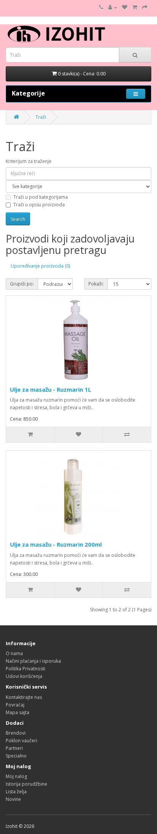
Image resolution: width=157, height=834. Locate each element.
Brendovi (16, 733)
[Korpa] (134, 7)
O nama (14, 653)
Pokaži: (96, 284)
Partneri (14, 748)
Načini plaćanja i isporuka (33, 661)
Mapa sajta (17, 712)
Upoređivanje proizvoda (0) (40, 266)
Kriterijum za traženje (28, 161)
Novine (13, 799)
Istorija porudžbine (26, 784)
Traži (40, 117)
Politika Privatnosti (25, 668)
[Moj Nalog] (112, 7)
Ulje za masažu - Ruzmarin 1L (50, 389)
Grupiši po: (22, 284)
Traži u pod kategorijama (40, 197)
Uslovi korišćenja (24, 676)
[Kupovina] (144, 7)
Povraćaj (15, 705)
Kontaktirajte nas (24, 697)
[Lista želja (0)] (124, 7)
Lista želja (16, 791)
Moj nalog (16, 776)
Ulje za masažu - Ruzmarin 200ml (56, 544)
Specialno (16, 756)
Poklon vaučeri (21, 740)
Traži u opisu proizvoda (39, 204)
